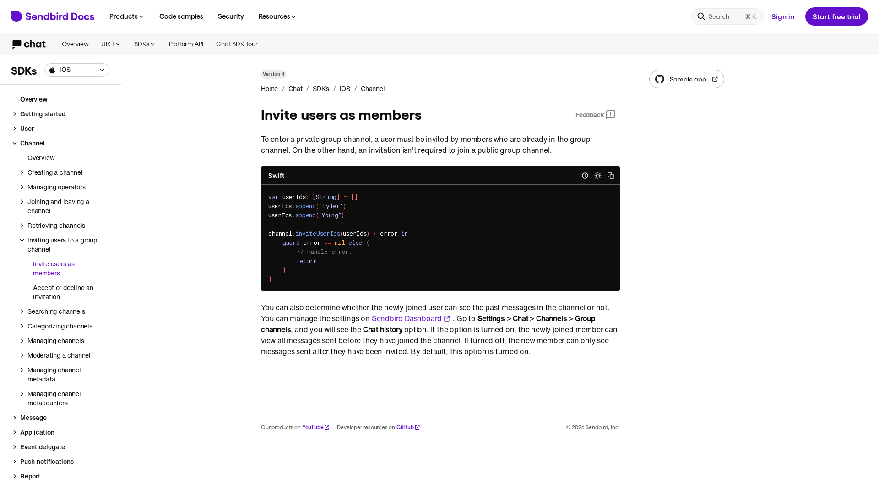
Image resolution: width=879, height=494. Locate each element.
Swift (276, 175)
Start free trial (837, 16)
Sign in (782, 16)
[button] (77, 70)
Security (231, 16)
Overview (75, 44)
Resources (274, 16)
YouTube (313, 427)
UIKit (107, 44)
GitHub (405, 427)
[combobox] (77, 70)
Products (123, 16)
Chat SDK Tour (236, 44)
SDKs (141, 44)
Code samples (181, 16)
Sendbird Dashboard (407, 318)
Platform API (186, 44)
